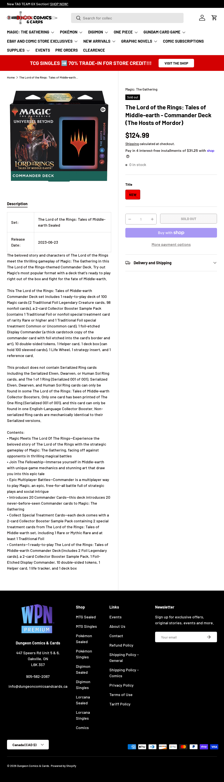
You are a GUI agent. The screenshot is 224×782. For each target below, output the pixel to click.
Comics (82, 727)
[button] (214, 18)
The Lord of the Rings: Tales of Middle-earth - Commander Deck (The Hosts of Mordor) (48, 77)
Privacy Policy (121, 685)
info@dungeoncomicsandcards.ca (38, 686)
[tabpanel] (59, 391)
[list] (59, 136)
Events (115, 616)
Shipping (132, 144)
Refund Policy (121, 645)
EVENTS (42, 50)
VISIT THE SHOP (176, 63)
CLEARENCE (94, 50)
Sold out (188, 219)
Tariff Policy (120, 704)
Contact (116, 635)
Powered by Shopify (63, 766)
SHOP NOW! (59, 4)
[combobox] (127, 18)
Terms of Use (121, 694)
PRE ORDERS (66, 50)
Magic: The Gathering (141, 89)
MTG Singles (86, 626)
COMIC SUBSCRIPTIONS (183, 41)
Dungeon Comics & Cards (33, 766)
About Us (117, 626)
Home (11, 77)
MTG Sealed (86, 616)
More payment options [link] (171, 244)
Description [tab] (17, 203)
